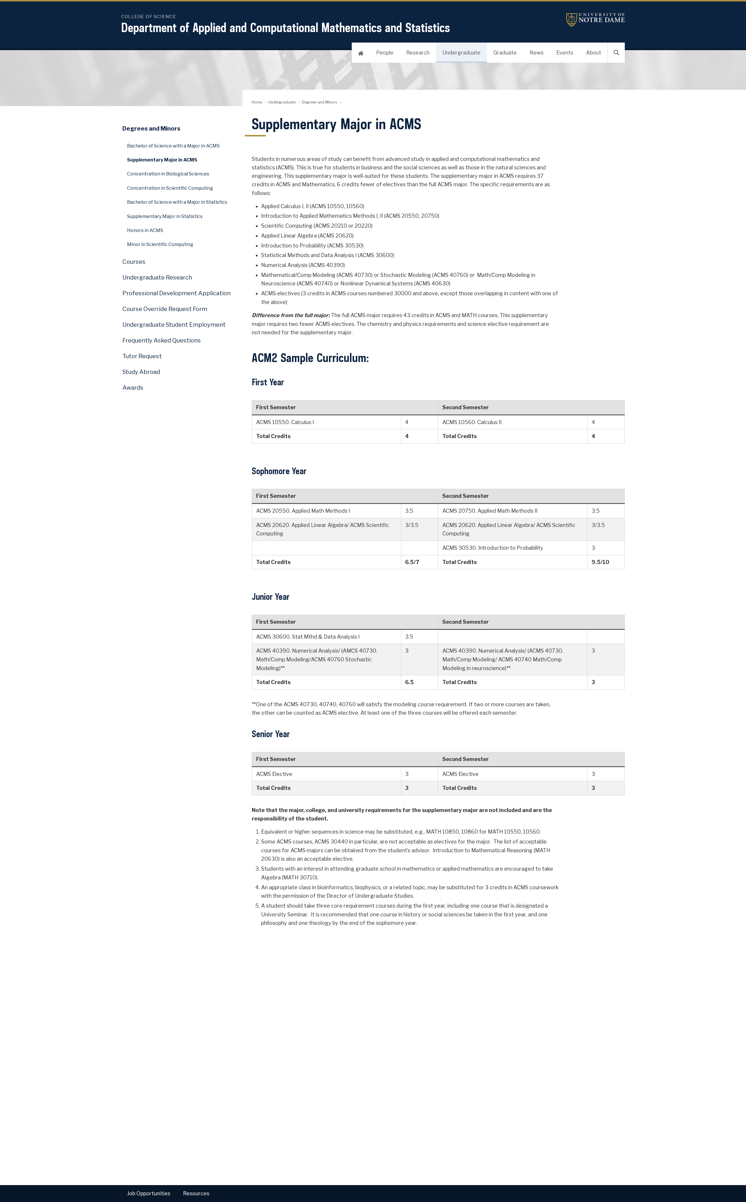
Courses (133, 261)
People (384, 53)
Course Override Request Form (164, 308)
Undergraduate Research (157, 277)
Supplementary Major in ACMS (162, 160)
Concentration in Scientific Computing (170, 188)
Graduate (505, 53)
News (536, 53)
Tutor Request (142, 356)
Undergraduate (461, 53)
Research (418, 53)
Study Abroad (141, 371)
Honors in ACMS (145, 230)
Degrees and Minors (319, 102)
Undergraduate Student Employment (174, 324)
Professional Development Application (176, 293)
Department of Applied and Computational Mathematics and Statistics (285, 27)
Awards (132, 387)
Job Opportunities (148, 1193)
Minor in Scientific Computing (160, 244)
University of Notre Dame (588, 20)
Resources (196, 1193)
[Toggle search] (616, 53)
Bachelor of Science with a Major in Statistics (177, 202)
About (593, 53)
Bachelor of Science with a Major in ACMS (173, 146)
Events (564, 53)
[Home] (361, 53)
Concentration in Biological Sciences (168, 174)
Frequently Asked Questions (161, 340)
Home (257, 102)
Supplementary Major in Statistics (165, 216)
